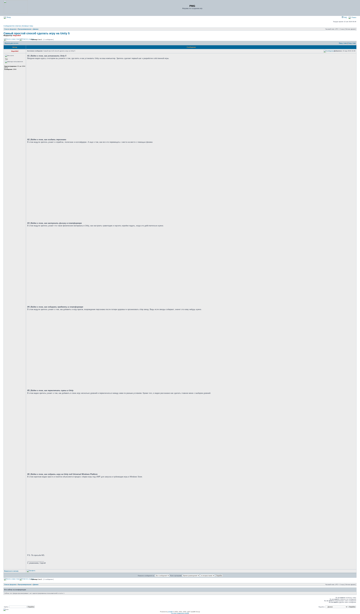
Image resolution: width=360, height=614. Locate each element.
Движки (35, 29)
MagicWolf (17, 35)
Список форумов (10, 29)
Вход (9, 17)
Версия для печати (11, 43)
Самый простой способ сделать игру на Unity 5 (37, 33)
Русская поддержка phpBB (180, 613)
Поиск (353, 17)
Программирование (25, 29)
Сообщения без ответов (12, 26)
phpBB (170, 611)
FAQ (345, 17)
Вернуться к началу (11, 571)
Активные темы (27, 26)
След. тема (352, 43)
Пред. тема (343, 43)
